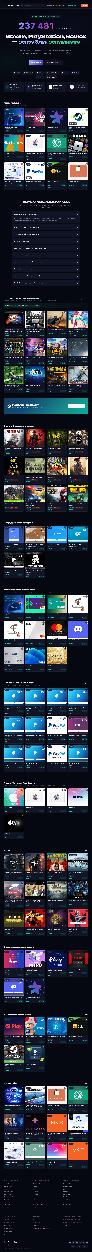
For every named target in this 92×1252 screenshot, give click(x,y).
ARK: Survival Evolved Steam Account (12, 504)
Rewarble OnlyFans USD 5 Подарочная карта (77, 545)
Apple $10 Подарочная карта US (34, 153)
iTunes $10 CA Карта (10, 153)
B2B (63, 5)
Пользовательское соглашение (71, 1219)
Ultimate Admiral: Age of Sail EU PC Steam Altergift (78, 358)
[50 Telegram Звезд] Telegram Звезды (34, 998)
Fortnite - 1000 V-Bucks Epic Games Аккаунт (76, 873)
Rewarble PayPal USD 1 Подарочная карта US (78, 707)
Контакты (36, 1225)
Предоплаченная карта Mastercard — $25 (11, 127)
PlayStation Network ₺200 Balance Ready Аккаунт (57, 1037)
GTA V (64, 1202)
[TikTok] (73, 1242)
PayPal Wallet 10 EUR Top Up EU (34, 181)
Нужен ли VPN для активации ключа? (26, 227)
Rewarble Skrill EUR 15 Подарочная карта (77, 736)
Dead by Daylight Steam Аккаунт (34, 872)
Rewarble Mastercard (53, 640)
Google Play (36, 1191)
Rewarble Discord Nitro (75, 640)
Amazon (35, 1194)
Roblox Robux (7, 1189)
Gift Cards (51, 77)
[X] (83, 1242)
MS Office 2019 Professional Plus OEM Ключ (56, 1133)
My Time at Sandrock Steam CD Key (77, 476)
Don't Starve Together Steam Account (76, 449)
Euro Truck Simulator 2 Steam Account (55, 504)
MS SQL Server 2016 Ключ (76, 1161)
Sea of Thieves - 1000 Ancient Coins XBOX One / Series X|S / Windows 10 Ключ (55, 929)
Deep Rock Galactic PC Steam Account (77, 504)
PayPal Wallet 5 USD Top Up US (56, 763)
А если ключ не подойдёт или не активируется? (30, 248)
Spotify (35, 1199)
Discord (75, 72)
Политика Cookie (67, 1225)
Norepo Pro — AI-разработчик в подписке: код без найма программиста (13, 183)
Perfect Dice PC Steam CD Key (34, 357)
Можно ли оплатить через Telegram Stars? (28, 262)
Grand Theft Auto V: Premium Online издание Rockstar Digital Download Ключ (34, 902)
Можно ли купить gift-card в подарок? (27, 276)
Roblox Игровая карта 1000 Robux (78, 153)
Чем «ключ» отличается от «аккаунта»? (27, 255)
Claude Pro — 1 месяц (74, 181)
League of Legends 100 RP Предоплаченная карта (78, 901)
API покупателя (8, 1228)
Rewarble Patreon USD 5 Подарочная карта (14, 571)
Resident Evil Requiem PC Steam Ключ (13, 449)
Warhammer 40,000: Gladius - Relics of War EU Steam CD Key (34, 476)
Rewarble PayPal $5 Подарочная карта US (34, 707)
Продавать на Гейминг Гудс (41, 1228)
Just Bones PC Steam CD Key (33, 385)
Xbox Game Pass (67, 1184)
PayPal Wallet (7, 1204)
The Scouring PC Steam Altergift (56, 329)
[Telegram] (70, 1242)
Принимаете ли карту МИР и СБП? (25, 214)
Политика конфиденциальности (72, 1222)
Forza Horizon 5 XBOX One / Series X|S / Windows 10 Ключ (13, 901)
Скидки (56, 5)
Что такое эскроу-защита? (23, 241)
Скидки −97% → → (55, 62)
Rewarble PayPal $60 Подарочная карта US (14, 736)
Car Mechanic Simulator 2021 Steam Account (55, 476)
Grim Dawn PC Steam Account (34, 448)
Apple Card (50, 807)
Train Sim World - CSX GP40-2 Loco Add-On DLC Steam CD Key (35, 330)
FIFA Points (7, 1207)
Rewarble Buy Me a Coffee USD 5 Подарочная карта (34, 545)
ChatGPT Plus (66, 1196)
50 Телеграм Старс (53, 127)
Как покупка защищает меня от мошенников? (29, 269)
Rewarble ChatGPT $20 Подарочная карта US (35, 1161)
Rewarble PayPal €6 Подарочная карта (13, 764)
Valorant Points (8, 1194)
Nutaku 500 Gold (30, 127)
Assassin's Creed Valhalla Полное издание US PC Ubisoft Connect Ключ (13, 874)
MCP (5, 1234)
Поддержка (36, 1222)
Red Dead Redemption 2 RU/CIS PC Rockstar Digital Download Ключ (35, 928)
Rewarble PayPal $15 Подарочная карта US (13, 707)
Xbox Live (35, 1202)
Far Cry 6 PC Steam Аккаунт (55, 872)
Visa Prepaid (51, 665)
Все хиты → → (84, 299)
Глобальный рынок (9, 1222)
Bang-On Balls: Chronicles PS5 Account (55, 358)
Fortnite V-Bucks (8, 1191)
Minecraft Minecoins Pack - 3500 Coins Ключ (13, 928)
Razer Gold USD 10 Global (75, 1036)
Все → (86, 104)
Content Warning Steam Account (13, 476)
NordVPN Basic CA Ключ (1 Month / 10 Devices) (78, 1133)
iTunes (35, 1186)
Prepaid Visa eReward (10, 665)
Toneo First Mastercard (75, 614)
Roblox (65, 72)
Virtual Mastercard (31, 640)
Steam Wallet (36, 1189)
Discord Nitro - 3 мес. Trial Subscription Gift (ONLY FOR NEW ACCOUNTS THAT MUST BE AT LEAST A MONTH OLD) (34, 971)
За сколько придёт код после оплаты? (27, 234)
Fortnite (65, 1207)
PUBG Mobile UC (8, 1196)
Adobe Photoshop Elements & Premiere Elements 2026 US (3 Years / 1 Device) (34, 1107)
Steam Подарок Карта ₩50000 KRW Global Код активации (13, 1065)
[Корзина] (79, 5)
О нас (34, 1219)
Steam (17, 72)
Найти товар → (36, 62)
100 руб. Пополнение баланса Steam (77, 127)
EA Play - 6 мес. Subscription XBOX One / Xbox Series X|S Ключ (14, 1037)
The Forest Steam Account (54, 448)
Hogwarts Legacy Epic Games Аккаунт (55, 901)
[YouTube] (76, 1242)
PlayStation (28, 72)
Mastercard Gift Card (31, 614)
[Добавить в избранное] (22, 110)
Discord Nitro (66, 1194)
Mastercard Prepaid (53, 614)
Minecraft (65, 1199)
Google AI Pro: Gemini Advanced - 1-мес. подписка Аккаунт (34, 1133)
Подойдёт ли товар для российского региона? (29, 283)
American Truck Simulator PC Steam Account (33, 504)
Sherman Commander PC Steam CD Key (57, 386)
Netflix (35, 1196)
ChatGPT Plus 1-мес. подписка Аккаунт (56, 153)
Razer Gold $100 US (53, 181)
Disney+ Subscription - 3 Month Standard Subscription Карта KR (56, 969)
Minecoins (6, 1202)
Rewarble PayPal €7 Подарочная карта (77, 764)
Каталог (49, 5)
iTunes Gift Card (9, 807)
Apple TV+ (7, 833)
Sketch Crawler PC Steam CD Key (13, 357)
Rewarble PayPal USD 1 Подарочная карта (35, 736)
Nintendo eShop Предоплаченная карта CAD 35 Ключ (34, 1037)
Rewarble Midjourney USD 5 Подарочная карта (56, 1161)
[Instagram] (80, 1242)
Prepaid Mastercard (10, 614)
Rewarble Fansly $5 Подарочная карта (56, 545)
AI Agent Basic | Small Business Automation (13, 1106)
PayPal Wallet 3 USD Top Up (55, 735)
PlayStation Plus (67, 1186)
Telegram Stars (52, 72)
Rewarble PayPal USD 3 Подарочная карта (35, 764)
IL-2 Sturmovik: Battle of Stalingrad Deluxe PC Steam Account (76, 387)
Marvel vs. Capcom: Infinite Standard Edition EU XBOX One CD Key (13, 331)
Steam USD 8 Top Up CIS (32, 1064)
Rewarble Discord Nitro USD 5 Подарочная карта (13, 998)
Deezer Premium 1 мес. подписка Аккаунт (13, 969)
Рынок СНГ (7, 1225)
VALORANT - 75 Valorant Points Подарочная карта (78, 928)
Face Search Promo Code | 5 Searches (12, 1133)
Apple (40, 77)
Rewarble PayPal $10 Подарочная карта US (56, 707)
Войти (85, 5)
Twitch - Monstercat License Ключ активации (35, 571)
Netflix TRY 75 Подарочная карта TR (77, 969)
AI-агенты (71, 5)
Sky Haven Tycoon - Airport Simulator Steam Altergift (12, 386)
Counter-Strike (67, 1204)
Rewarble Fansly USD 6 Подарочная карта (13, 545)
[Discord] (87, 1242)
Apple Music (72, 807)
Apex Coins (7, 1199)
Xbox (39, 72)
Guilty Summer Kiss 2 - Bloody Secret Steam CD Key (77, 330)
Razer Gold (36, 1207)
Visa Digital (29, 665)
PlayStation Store (38, 1204)
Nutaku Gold (7, 1184)
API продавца (8, 1231)
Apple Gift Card (30, 807)
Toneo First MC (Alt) (10, 640)
